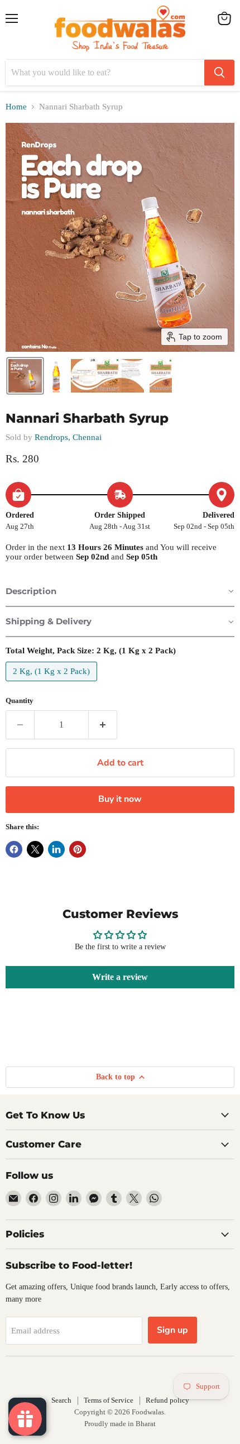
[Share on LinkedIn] (56, 849)
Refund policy (167, 1400)
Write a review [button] (120, 977)
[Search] (219, 72)
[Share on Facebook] (14, 849)
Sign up (172, 1330)
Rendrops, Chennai (68, 437)
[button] (25, 376)
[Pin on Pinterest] (77, 849)
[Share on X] (35, 849)
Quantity (19, 700)
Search (61, 1400)
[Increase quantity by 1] (103, 724)
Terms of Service (108, 1400)
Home (16, 106)
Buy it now (120, 799)
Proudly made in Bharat (120, 1423)
